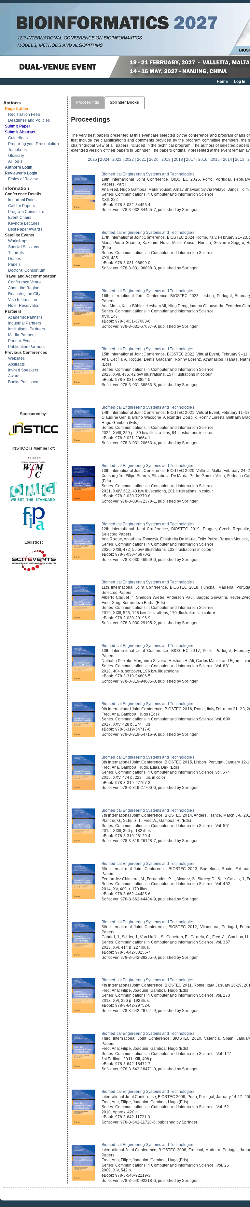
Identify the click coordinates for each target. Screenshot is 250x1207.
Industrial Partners (24, 323)
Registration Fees (24, 114)
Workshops (18, 241)
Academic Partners (25, 317)
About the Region (24, 288)
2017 (190, 159)
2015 (215, 159)
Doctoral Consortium (26, 270)
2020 (153, 159)
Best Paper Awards (25, 229)
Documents (10, 94)
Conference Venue (25, 282)
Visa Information (22, 299)
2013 (239, 159)
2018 (178, 159)
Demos (14, 258)
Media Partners (21, 335)
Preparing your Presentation (33, 144)
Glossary (16, 155)
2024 (104, 159)
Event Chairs (19, 217)
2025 (92, 159)
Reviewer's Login (21, 173)
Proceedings (87, 102)
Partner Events (21, 341)
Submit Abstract (20, 132)
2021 (141, 159)
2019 (166, 159)
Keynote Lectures (24, 223)
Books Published (23, 382)
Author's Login (18, 167)
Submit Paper (17, 126)
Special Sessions (23, 247)
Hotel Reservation (24, 305)
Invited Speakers (23, 370)
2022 (129, 159)
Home (222, 81)
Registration (16, 108)
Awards (15, 376)
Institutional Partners (26, 329)
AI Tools (15, 161)
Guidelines (18, 138)
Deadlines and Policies (29, 120)
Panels (14, 264)
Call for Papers (21, 206)
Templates (17, 149)
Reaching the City (24, 294)
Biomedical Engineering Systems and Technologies (148, 174)
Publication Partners (26, 346)
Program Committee (26, 211)
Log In (239, 81)
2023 (116, 159)
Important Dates (22, 200)
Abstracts (16, 364)
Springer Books (124, 102)
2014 (227, 159)
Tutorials (16, 252)
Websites (16, 358)
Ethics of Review (23, 179)
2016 (202, 159)
